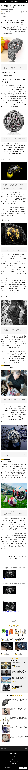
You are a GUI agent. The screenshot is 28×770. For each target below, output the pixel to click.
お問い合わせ (14, 758)
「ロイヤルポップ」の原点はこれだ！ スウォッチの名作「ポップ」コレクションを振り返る (7, 638)
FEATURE (6, 9)
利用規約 (14, 759)
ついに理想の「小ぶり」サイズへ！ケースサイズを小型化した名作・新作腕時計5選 (20, 652)
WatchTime (11, 9)
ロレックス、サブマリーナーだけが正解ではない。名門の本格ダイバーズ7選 (7, 652)
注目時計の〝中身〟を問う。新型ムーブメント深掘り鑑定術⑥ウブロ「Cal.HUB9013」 (19, 686)
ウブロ (3, 16)
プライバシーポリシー (14, 761)
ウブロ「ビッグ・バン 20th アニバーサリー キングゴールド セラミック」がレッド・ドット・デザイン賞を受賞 (19, 671)
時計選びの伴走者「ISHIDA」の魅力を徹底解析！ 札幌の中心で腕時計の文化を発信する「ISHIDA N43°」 (19, 664)
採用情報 (14, 764)
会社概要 (14, 756)
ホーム (2, 9)
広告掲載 (14, 763)
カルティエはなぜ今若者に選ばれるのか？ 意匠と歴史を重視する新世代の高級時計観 (20, 638)
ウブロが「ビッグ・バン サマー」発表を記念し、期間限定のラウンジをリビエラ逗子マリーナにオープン (19, 678)
